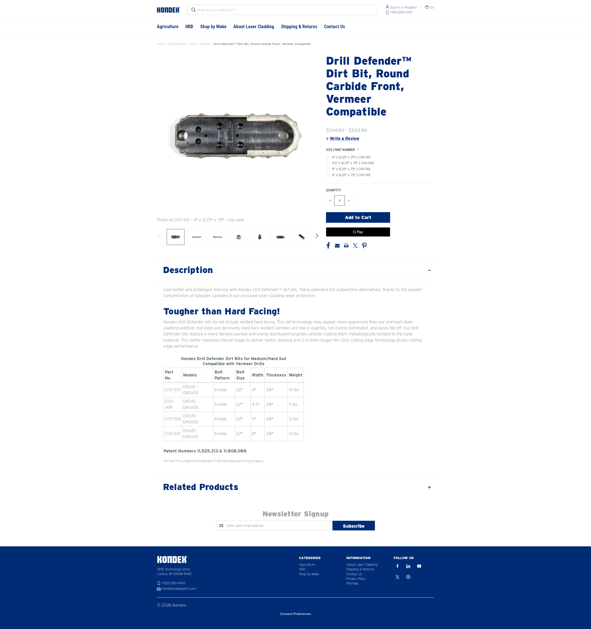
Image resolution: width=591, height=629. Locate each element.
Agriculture (167, 26)
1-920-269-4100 (401, 12)
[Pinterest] (364, 245)
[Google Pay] (358, 232)
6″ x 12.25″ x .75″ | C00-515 (351, 175)
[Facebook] (328, 245)
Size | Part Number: (341, 150)
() (431, 7)
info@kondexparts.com (179, 589)
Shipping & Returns (299, 26)
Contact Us (334, 26)
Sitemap (352, 583)
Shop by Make (213, 26)
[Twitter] (355, 245)
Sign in (395, 7)
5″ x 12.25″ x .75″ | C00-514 (351, 169)
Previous (160, 237)
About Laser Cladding (253, 26)
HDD (189, 26)
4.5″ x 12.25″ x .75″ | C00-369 (353, 163)
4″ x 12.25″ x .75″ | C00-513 (351, 157)
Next (317, 237)
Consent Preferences (295, 614)
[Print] (346, 245)
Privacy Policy (356, 579)
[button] (342, 138)
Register (411, 7)
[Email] (337, 245)
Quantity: (333, 190)
